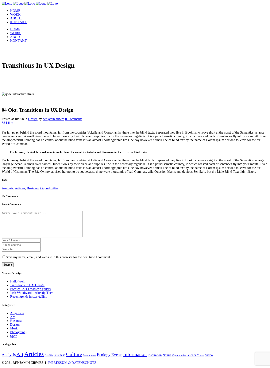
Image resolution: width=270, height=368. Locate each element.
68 (7, 122)
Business (33, 188)
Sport (13, 336)
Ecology (104, 354)
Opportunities (49, 188)
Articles (20, 188)
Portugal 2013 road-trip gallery (30, 289)
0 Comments (73, 119)
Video (209, 355)
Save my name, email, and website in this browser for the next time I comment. (58, 257)
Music (14, 328)
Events (116, 354)
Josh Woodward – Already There (32, 292)
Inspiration (155, 355)
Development (89, 355)
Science (191, 355)
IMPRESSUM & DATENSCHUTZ (72, 362)
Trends (200, 355)
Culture (74, 354)
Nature (167, 355)
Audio (49, 355)
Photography (18, 332)
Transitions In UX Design (27, 285)
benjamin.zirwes (53, 119)
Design (33, 119)
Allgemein (17, 313)
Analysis (7, 188)
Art (12, 317)
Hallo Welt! (18, 281)
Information (135, 354)
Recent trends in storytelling (28, 296)
